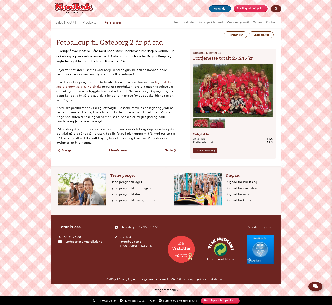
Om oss (257, 22)
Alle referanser (118, 150)
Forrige (66, 150)
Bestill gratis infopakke (250, 8)
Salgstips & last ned (211, 22)
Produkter (90, 22)
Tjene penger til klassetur (129, 194)
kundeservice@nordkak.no (83, 241)
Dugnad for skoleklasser (243, 188)
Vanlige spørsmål (238, 22)
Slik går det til (66, 22)
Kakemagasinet (262, 227)
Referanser (113, 22)
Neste (169, 150)
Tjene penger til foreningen (130, 188)
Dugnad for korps (238, 200)
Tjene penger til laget (126, 182)
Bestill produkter (184, 22)
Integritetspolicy (166, 290)
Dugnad (233, 176)
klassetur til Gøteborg (205, 150)
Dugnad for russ (237, 194)
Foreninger (236, 34)
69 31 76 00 (72, 237)
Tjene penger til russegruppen (132, 200)
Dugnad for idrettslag (241, 182)
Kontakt (271, 22)
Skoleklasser (261, 34)
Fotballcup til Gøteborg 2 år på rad (109, 43)
